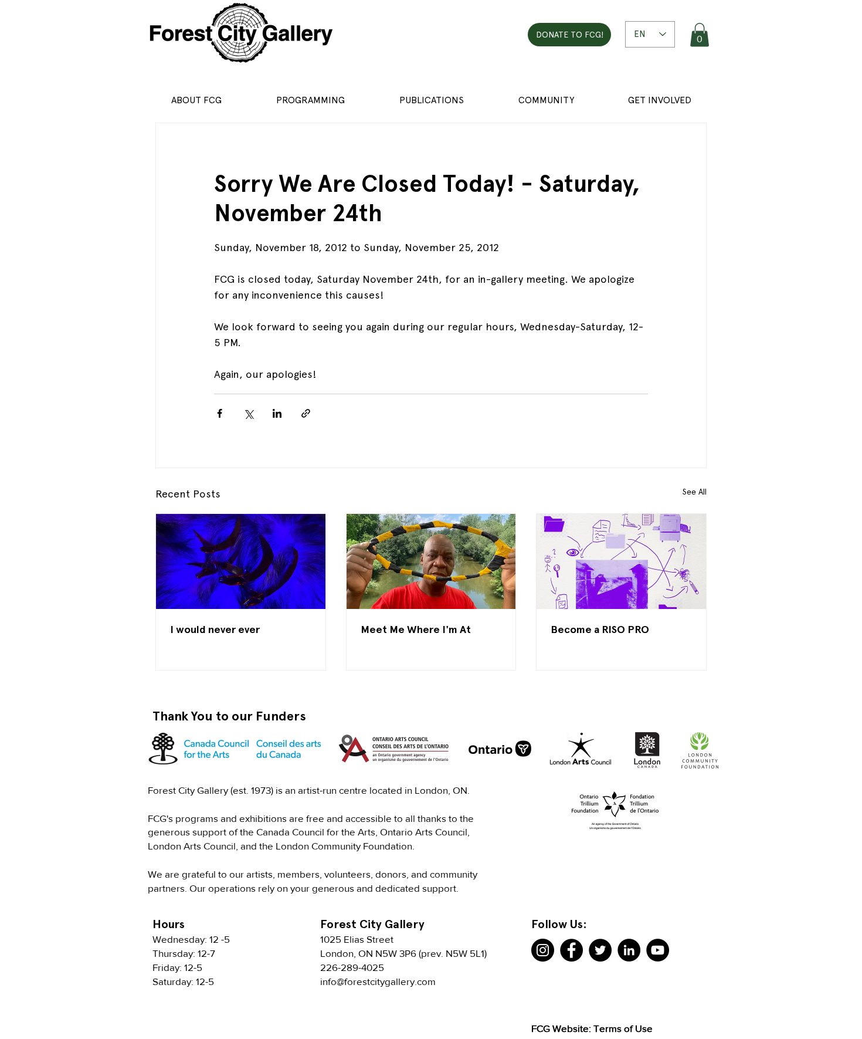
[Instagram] (542, 950)
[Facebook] (571, 950)
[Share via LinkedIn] (277, 413)
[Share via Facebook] (219, 413)
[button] (700, 35)
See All (695, 491)
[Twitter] (600, 950)
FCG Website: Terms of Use (592, 1028)
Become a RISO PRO (600, 629)
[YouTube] (657, 950)
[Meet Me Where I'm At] (431, 561)
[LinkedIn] (628, 950)
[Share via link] (305, 413)
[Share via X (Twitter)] (248, 413)
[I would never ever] (240, 561)
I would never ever (215, 629)
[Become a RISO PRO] (621, 561)
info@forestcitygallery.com (378, 981)
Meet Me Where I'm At (416, 629)
